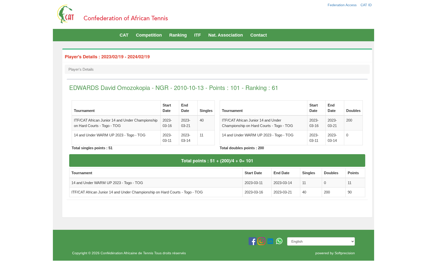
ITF (197, 35)
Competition (149, 35)
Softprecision (345, 253)
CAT (124, 35)
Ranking (178, 35)
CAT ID (366, 5)
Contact (258, 35)
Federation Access (343, 5)
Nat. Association (225, 35)
